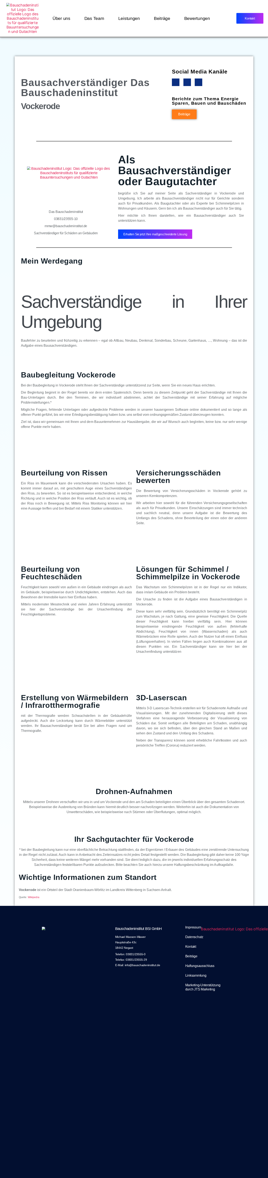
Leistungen (129, 18)
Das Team (94, 18)
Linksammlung (195, 975)
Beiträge (162, 18)
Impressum (193, 927)
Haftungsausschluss (199, 966)
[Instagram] (187, 82)
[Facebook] (175, 82)
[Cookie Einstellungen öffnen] (9, 1169)
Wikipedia (33, 897)
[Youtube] (198, 82)
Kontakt (190, 946)
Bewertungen (197, 18)
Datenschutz (194, 937)
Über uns (61, 18)
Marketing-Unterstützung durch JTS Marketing (202, 987)
